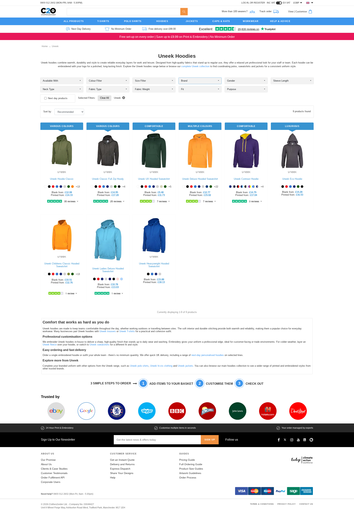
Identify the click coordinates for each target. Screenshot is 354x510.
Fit (182, 89)
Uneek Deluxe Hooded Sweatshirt (200, 179)
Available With (50, 80)
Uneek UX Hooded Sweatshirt (154, 179)
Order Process (187, 477)
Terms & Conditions (262, 504)
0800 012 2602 (48, 2)
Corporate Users (50, 482)
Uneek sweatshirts (99, 344)
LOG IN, (245, 2)
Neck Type (48, 89)
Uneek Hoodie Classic (62, 179)
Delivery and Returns (122, 464)
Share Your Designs (121, 473)
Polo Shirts (132, 21)
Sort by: (48, 111)
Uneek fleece (50, 344)
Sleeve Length (281, 80)
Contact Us (306, 504)
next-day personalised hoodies (207, 355)
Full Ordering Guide (190, 464)
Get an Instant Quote (122, 460)
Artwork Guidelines (190, 473)
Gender (231, 80)
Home (45, 46)
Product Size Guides (191, 468)
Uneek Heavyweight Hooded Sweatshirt (154, 265)
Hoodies (162, 21)
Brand (184, 80)
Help (112, 477)
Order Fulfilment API (53, 477)
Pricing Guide (187, 460)
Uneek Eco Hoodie (292, 179)
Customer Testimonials (54, 473)
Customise (301, 11)
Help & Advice (280, 21)
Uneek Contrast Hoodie (246, 179)
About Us (46, 464)
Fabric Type (95, 89)
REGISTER (259, 2)
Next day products (57, 98)
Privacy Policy (286, 504)
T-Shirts (103, 21)
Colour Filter (95, 80)
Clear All (104, 98)
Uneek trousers (108, 331)
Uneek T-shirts (127, 331)
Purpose (231, 89)
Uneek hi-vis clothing (161, 365)
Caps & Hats (221, 21)
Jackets (192, 21)
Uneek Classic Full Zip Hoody (108, 179)
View (290, 11)
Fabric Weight (142, 89)
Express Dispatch (120, 468)
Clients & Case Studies (54, 468)
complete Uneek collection (195, 66)
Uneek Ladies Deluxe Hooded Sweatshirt (108, 270)
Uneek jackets (185, 365)
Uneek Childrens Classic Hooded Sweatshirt (61, 265)
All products (74, 21)
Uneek (55, 46)
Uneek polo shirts (139, 365)
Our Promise (48, 460)
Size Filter (140, 80)
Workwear (250, 21)
